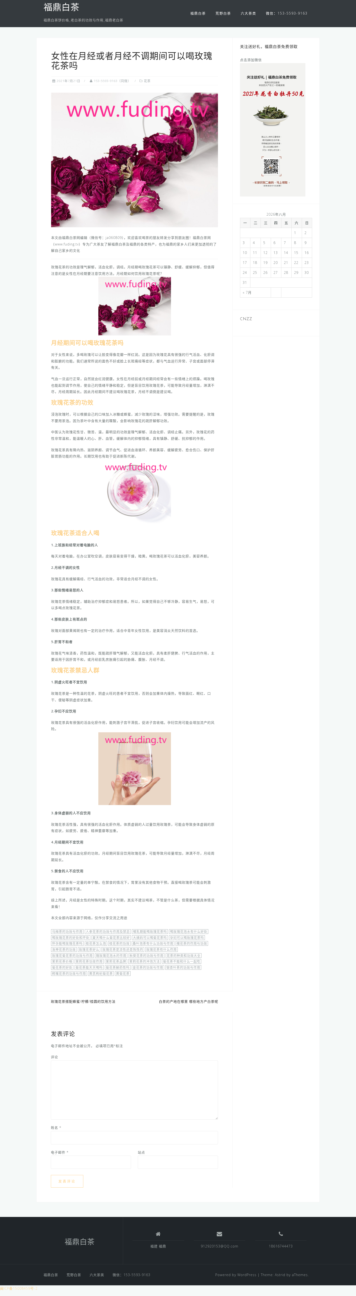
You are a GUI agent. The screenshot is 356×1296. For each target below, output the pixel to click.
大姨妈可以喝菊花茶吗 (150, 937)
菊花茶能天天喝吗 (89, 967)
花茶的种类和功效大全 (184, 955)
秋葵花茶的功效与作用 (146, 955)
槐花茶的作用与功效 (192, 943)
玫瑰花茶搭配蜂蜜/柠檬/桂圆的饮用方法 (83, 1001)
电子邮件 (60, 1152)
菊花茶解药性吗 (118, 967)
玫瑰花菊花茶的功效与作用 (72, 955)
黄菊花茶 (123, 973)
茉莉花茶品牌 (116, 961)
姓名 (56, 1127)
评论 (54, 1057)
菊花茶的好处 (62, 967)
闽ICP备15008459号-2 (19, 1288)
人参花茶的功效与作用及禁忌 (108, 931)
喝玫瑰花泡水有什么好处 (188, 931)
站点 (141, 1152)
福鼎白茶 (61, 8)
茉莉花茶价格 (62, 961)
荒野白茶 (223, 13)
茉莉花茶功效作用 (89, 961)
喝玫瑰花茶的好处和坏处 (70, 937)
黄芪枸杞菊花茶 (101, 973)
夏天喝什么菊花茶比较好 (111, 937)
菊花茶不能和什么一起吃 (181, 961)
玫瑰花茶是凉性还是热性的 (122, 949)
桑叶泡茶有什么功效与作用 (153, 943)
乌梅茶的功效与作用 (67, 931)
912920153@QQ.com (219, 1246)
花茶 (147, 81)
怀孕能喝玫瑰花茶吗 (67, 943)
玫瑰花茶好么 (89, 949)
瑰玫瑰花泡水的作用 (111, 955)
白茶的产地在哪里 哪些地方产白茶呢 (188, 1001)
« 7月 (247, 292)
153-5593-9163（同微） (112, 81)
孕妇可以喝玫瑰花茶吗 (187, 937)
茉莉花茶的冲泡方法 (144, 961)
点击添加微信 (251, 59)
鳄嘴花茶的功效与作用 (69, 973)
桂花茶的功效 (119, 943)
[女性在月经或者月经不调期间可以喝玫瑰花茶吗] (134, 159)
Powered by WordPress (235, 1274)
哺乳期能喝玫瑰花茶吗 (150, 931)
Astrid (280, 1274)
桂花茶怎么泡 (96, 943)
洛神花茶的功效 (64, 949)
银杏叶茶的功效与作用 (183, 967)
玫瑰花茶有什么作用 (161, 949)
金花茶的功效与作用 (148, 967)
